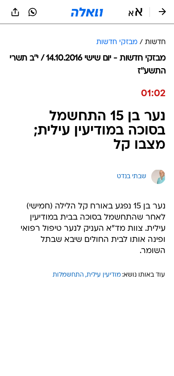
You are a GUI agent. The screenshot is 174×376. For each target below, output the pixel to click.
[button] (135, 12)
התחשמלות (68, 275)
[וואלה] (87, 12)
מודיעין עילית (104, 275)
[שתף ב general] (15, 12)
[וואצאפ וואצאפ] (32, 12)
